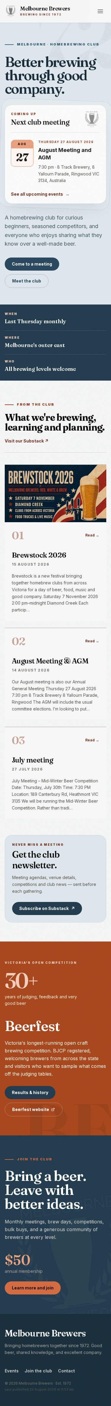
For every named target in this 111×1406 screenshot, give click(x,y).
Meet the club (26, 280)
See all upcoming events (40, 194)
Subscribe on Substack (47, 908)
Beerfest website (30, 1109)
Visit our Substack (27, 440)
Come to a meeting (32, 263)
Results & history (30, 1092)
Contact (66, 1370)
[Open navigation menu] (100, 11)
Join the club (38, 1370)
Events (12, 1370)
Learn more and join (33, 1287)
